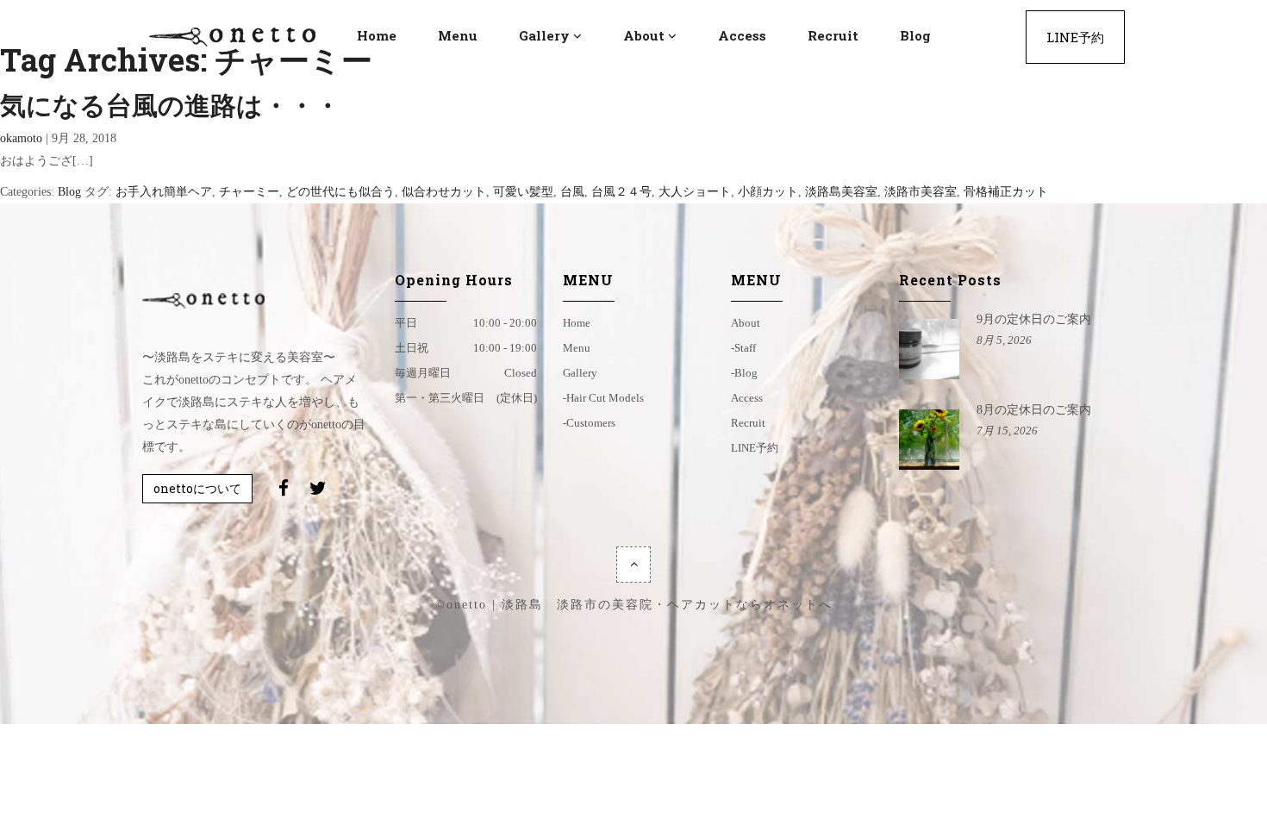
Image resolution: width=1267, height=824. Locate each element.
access (747, 397)
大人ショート (694, 191)
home (576, 322)
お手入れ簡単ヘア (163, 191)
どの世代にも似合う (340, 191)
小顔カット (768, 191)
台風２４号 (621, 191)
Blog (69, 191)
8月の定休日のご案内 (1034, 409)
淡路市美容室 (920, 191)
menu (576, 347)
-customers (589, 422)
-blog (744, 372)
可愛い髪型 (523, 191)
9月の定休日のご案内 (1034, 319)
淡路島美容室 (841, 191)
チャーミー (249, 191)
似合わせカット (444, 191)
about (745, 322)
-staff (743, 347)
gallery (580, 372)
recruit (748, 422)
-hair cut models (603, 397)
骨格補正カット (1006, 191)
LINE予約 (754, 447)
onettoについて (197, 488)
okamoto (21, 138)
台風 (572, 191)
